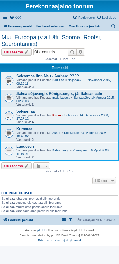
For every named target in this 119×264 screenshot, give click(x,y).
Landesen (25, 146)
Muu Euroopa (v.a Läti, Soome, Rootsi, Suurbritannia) (51, 40)
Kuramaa (24, 129)
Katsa (56, 115)
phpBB (42, 230)
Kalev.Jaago (60, 150)
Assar (56, 132)
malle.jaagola (61, 97)
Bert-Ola (58, 80)
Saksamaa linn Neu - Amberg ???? (47, 76)
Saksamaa (25, 111)
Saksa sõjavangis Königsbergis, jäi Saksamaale (59, 93)
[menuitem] (15, 17)
